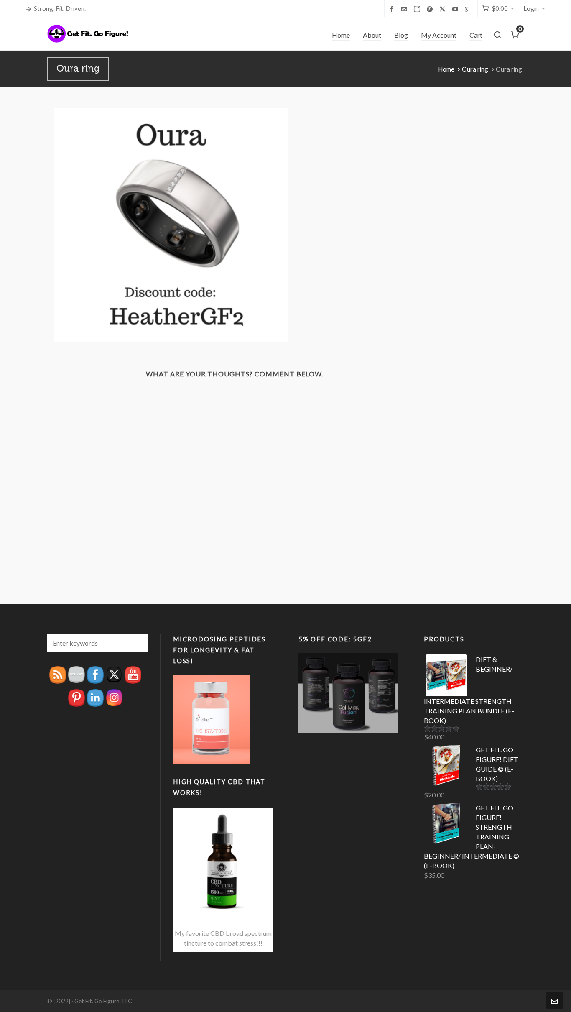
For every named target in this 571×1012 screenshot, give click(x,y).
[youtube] (456, 8)
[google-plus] (469, 8)
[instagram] (418, 9)
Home (446, 69)
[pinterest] (431, 8)
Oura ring (475, 69)
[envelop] (405, 8)
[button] (137, 643)
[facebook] (393, 8)
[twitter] (443, 9)
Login (531, 8)
